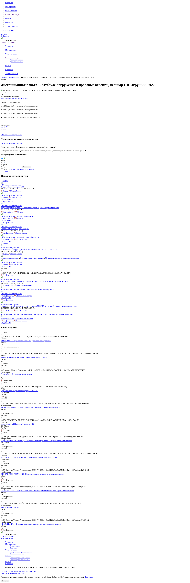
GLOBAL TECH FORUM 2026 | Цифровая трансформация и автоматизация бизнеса (32, 474)
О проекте (9, 3)
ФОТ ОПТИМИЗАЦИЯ (10, 507)
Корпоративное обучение (54, 314)
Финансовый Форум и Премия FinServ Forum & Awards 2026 (24, 357)
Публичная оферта (32, 571)
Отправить (26, 167)
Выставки (13, 548)
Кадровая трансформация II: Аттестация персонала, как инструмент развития (30, 208)
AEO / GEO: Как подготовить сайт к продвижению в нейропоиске (26, 341)
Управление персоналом (10, 248)
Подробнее (89, 577)
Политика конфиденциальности (13, 571)
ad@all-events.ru (7, 538)
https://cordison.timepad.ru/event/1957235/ (15, 98)
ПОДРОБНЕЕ (6, 199)
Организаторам (11, 11)
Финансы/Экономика (31, 237)
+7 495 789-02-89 (7, 30)
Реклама (8, 19)
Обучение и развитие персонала (32, 258)
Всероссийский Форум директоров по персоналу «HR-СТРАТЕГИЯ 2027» (29, 250)
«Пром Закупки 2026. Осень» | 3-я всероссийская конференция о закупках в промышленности (36, 441)
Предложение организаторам (21, 552)
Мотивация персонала (53, 258)
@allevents (5, 36)
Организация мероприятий (20, 560)
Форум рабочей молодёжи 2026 (13, 187)
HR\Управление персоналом (11, 135)
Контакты (9, 22)
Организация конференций (20, 558)
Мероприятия (10, 7)
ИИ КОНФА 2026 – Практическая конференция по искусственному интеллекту (31, 524)
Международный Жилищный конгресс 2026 (17, 424)
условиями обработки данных (22, 169)
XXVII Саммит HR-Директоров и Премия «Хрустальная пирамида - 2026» (29, 457)
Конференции (15, 546)
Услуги (8, 556)
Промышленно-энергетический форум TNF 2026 (19, 391)
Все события (5, 171)
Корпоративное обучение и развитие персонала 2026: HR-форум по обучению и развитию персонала (39, 306)
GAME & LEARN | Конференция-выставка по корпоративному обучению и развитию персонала (37, 491)
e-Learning (69, 314)
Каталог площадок (12, 15)
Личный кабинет (11, 26)
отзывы (3, 129)
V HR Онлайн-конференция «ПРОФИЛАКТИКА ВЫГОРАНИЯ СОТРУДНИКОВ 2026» (34, 281)
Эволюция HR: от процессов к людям (15, 229)
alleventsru (4, 34)
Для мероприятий (16, 62)
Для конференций (16, 60)
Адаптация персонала (71, 258)
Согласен (5, 581)
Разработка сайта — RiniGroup (12, 573)
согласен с (18, 169)
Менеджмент (28, 216)
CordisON (4, 127)
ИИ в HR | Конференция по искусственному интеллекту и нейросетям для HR (30, 407)
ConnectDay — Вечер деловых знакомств (16, 374)
